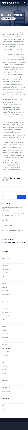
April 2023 (4, 330)
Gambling (5, 18)
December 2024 (6, 258)
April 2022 (4, 373)
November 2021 (6, 391)
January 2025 (5, 255)
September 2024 (6, 269)
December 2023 (6, 301)
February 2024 (6, 294)
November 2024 (6, 262)
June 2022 (5, 366)
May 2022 (4, 369)
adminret (18, 178)
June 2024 (5, 280)
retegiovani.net (10, 2)
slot (3, 405)
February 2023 (6, 337)
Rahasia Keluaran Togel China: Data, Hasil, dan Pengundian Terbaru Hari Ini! (13, 214)
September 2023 (6, 312)
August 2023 (5, 316)
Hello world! (21, 242)
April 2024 (4, 287)
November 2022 (6, 348)
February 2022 (6, 380)
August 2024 (5, 273)
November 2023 (6, 305)
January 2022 (5, 384)
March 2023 (5, 334)
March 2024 (5, 290)
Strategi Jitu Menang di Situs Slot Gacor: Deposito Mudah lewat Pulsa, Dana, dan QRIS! (12, 230)
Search (4, 193)
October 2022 (5, 351)
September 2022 (6, 355)
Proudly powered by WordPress (8, 425)
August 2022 (5, 359)
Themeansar (4, 428)
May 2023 (4, 326)
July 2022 (4, 362)
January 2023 (5, 341)
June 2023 (5, 323)
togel (3, 409)
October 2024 (6, 265)
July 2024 (4, 276)
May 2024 (4, 283)
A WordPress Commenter (9, 242)
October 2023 (5, 308)
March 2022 (5, 377)
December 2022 (6, 344)
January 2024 (5, 298)
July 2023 (4, 319)
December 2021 (6, 387)
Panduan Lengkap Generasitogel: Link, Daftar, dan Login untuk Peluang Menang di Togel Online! (13, 209)
